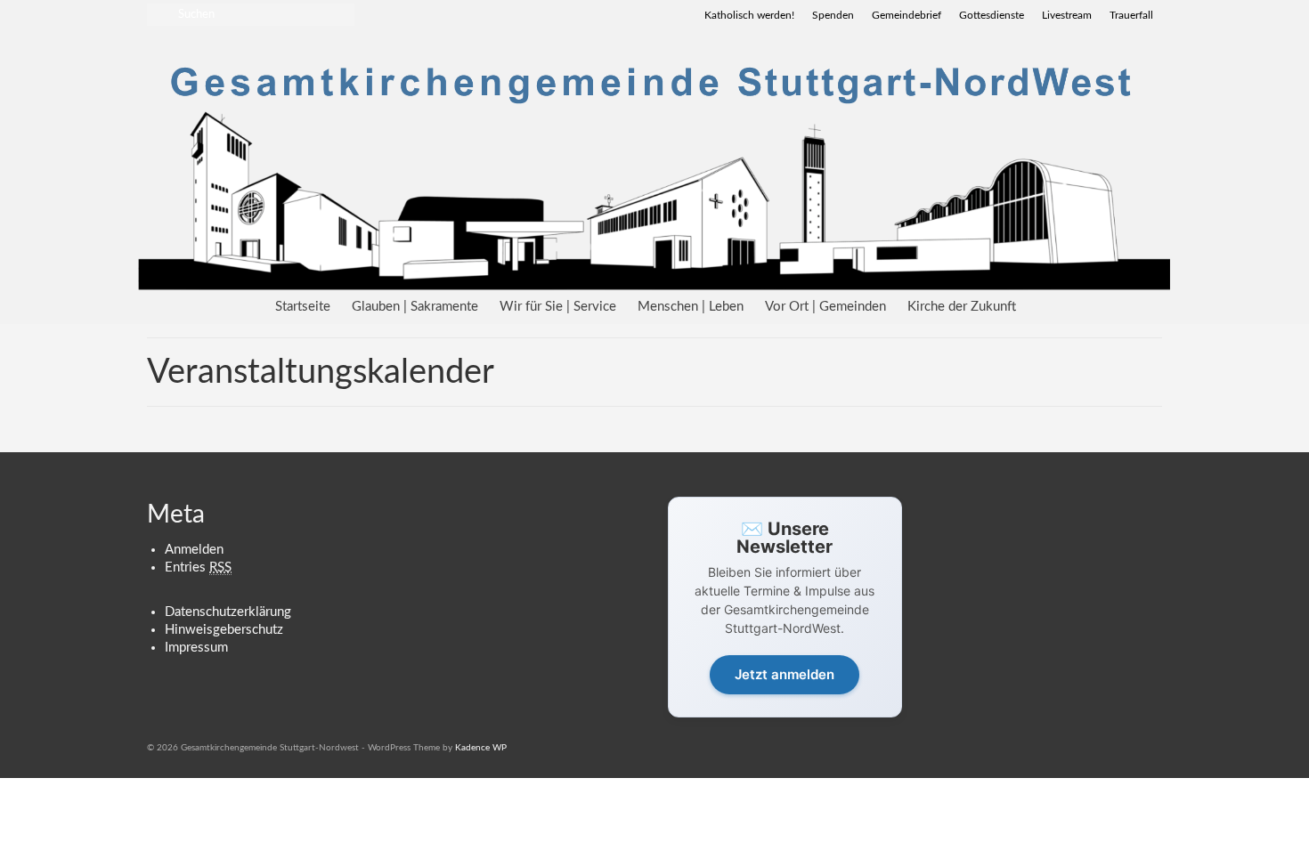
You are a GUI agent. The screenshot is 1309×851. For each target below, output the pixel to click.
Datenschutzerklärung (228, 612)
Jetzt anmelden (784, 674)
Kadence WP (481, 747)
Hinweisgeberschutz (224, 629)
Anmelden (194, 549)
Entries (198, 567)
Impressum (196, 647)
